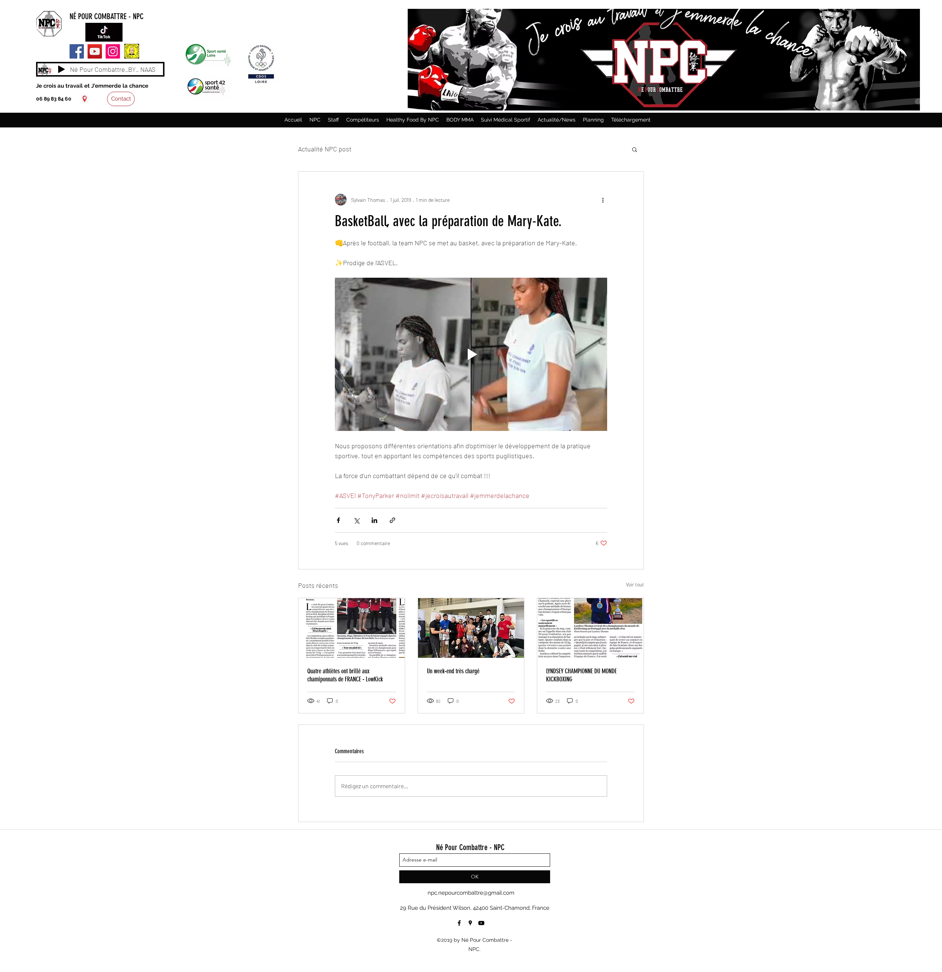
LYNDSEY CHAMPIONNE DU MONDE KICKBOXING (581, 675)
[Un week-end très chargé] (471, 628)
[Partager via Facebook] (338, 520)
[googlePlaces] (84, 99)
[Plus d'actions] (602, 199)
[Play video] (471, 354)
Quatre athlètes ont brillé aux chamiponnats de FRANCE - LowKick (345, 675)
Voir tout (635, 584)
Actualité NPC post (324, 149)
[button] (634, 149)
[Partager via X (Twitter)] (356, 520)
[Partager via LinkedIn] (374, 520)
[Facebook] (77, 51)
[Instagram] (113, 51)
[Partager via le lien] (392, 520)
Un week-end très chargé (453, 671)
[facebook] (459, 923)
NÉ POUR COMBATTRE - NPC (107, 16)
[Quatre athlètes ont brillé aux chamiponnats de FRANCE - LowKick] (351, 628)
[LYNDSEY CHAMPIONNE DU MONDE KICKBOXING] (590, 628)
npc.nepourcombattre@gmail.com (471, 892)
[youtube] (481, 923)
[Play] (61, 69)
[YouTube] (95, 51)
